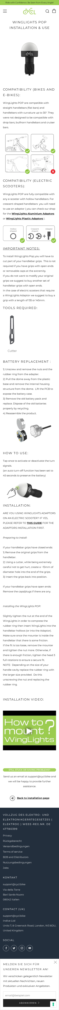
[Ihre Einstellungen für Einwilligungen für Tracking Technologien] (53, 1004)
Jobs (6, 867)
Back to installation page (33, 798)
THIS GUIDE (34, 522)
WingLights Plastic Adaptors (24, 218)
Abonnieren (28, 1003)
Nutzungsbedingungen (17, 862)
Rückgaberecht (12, 840)
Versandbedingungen (16, 846)
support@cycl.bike (14, 884)
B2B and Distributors (15, 857)
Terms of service (12, 851)
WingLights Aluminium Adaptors (33, 213)
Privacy (7, 835)
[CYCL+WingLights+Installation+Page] (12, 798)
